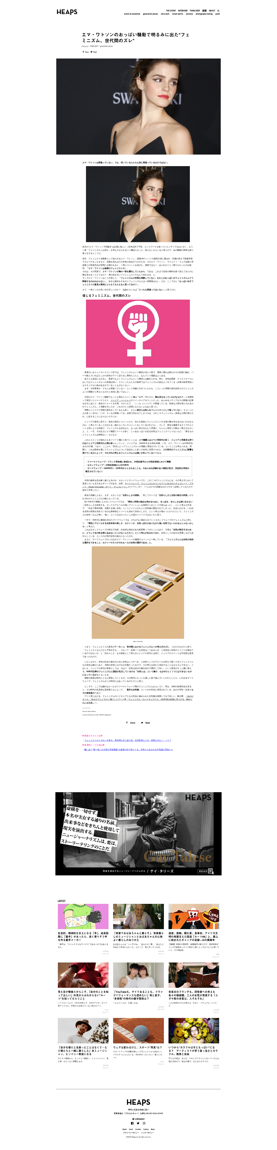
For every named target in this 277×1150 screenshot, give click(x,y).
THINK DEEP (94, 46)
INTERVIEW (105, 951)
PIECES (106, 1010)
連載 (217, 954)
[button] (138, 1119)
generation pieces (106, 46)
